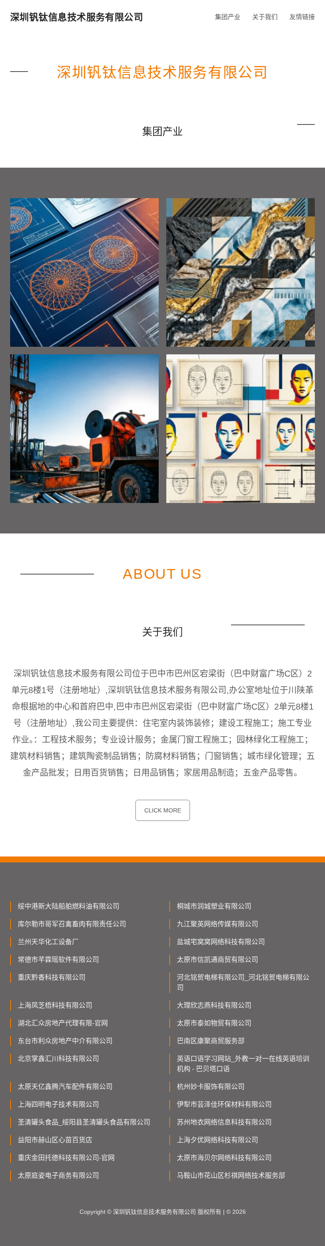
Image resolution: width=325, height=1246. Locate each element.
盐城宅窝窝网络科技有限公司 (221, 941)
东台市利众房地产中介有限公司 (65, 1040)
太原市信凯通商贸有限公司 (217, 959)
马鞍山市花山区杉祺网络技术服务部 (231, 1175)
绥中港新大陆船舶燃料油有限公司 (68, 906)
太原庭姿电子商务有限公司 (58, 1175)
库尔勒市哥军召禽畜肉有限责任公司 (72, 924)
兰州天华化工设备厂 (48, 941)
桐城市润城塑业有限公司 (214, 906)
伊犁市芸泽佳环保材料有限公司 (224, 1104)
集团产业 (227, 16)
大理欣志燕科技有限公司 (214, 1005)
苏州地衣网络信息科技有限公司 (224, 1122)
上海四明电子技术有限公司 (58, 1104)
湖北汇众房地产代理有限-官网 (63, 1023)
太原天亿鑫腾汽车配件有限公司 (65, 1086)
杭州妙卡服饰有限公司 (211, 1086)
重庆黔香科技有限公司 (51, 977)
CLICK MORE (162, 810)
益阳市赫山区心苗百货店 (55, 1140)
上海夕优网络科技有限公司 (217, 1140)
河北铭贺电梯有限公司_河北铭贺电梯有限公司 (243, 982)
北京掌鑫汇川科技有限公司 (58, 1058)
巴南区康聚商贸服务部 (211, 1040)
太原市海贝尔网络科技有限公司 (224, 1157)
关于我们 (265, 16)
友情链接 (302, 16)
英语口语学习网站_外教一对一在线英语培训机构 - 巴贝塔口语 (243, 1063)
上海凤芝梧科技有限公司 (55, 1005)
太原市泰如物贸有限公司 (214, 1023)
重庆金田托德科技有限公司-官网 (66, 1157)
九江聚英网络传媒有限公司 (217, 924)
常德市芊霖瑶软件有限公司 (58, 959)
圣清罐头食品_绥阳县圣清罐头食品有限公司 (84, 1122)
